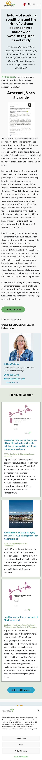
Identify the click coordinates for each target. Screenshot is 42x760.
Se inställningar (21, 751)
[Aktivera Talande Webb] (29, 4)
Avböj (21, 745)
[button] (38, 710)
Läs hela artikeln (13, 309)
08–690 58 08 (12, 375)
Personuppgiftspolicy (21, 756)
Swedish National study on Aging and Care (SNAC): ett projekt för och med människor (21, 535)
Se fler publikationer (21, 690)
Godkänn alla (21, 738)
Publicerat (10, 77)
